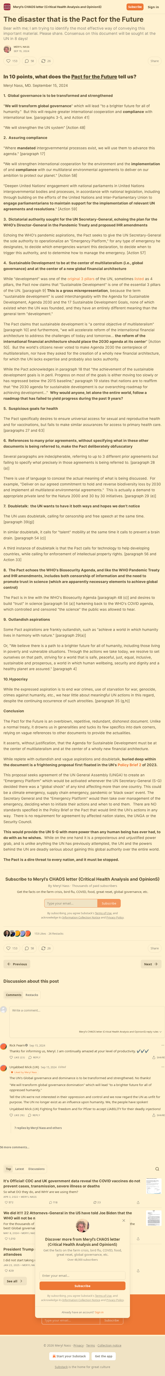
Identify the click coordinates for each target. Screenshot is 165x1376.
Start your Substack (71, 1356)
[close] (123, 1220)
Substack (61, 1367)
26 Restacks (56, 933)
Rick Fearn (17, 1045)
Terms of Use (103, 1296)
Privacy (78, 1345)
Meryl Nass (21, 46)
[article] (82, 1191)
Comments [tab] (13, 995)
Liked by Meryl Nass (25, 1072)
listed (139, 279)
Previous (20, 964)
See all (12, 1281)
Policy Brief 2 (129, 765)
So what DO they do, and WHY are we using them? (40, 1192)
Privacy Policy (115, 1300)
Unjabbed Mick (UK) (24, 1067)
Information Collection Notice (81, 1300)
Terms (90, 1345)
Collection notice (109, 1345)
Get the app (103, 1356)
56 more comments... (14, 1147)
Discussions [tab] (36, 1169)
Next (148, 964)
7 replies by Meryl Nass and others (38, 1128)
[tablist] (22, 995)
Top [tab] (8, 1169)
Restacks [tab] (32, 995)
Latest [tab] (19, 1169)
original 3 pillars (81, 279)
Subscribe (135, 7)
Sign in (153, 7)
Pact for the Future (94, 76)
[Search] (157, 1169)
